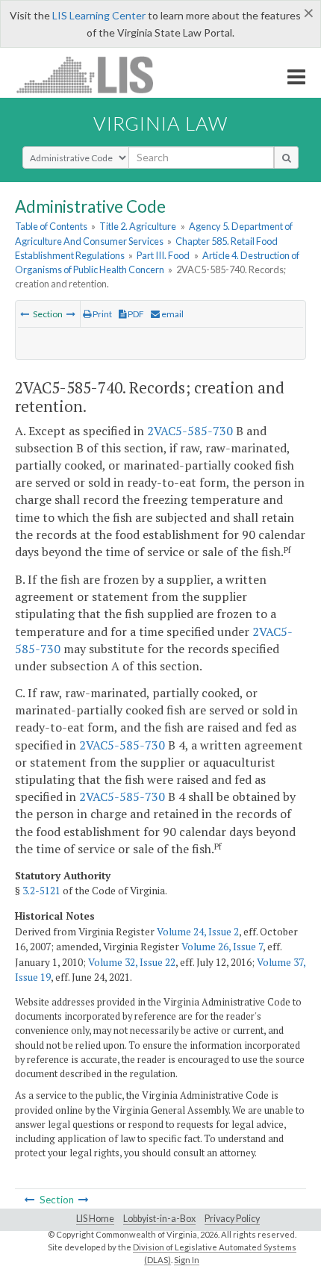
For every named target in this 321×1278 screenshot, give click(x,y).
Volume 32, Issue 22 (131, 962)
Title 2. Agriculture (137, 226)
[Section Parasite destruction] (24, 314)
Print (101, 314)
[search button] (286, 157)
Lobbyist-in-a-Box (159, 1218)
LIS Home (95, 1218)
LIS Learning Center (99, 15)
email (172, 314)
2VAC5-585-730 (190, 431)
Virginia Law (160, 123)
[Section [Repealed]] (70, 314)
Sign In (186, 1260)
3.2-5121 (41, 890)
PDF (135, 314)
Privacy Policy (232, 1218)
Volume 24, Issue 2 (198, 931)
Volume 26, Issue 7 (222, 946)
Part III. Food (163, 255)
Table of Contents (51, 226)
